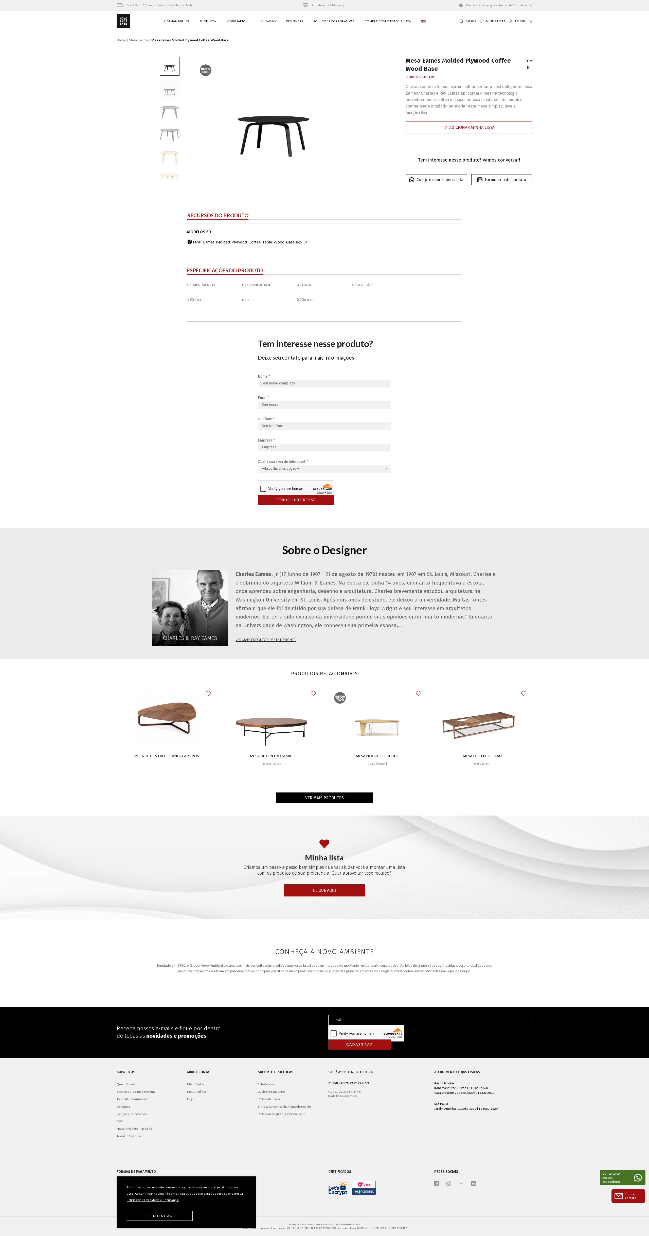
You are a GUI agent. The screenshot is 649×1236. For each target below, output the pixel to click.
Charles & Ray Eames (421, 77)
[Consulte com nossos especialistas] (622, 1177)
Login (190, 1099)
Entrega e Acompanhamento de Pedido (284, 1106)
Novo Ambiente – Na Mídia (135, 1129)
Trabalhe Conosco (129, 1136)
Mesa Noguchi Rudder (377, 756)
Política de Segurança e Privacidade (281, 1114)
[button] (469, 127)
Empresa (266, 440)
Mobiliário (236, 21)
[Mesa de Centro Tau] (482, 718)
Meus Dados (195, 1084)
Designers (294, 21)
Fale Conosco (267, 1084)
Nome (264, 376)
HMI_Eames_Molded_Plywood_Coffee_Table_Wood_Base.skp (247, 241)
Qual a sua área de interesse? (283, 462)
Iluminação (266, 21)
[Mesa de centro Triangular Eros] (167, 718)
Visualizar (166, 774)
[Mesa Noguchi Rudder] (377, 718)
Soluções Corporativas (333, 21)
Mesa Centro (138, 40)
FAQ (120, 1121)
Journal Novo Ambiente (133, 1099)
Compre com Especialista (440, 179)
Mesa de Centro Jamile (272, 756)
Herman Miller (176, 21)
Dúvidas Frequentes (271, 1091)
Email (263, 398)
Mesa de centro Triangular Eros (166, 756)
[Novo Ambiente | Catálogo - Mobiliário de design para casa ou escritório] (123, 21)
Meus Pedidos (197, 1091)
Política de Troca (269, 1099)
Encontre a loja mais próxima (136, 1091)
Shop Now (208, 21)
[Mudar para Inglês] (423, 21)
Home (121, 40)
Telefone (266, 419)
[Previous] (201, 118)
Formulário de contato (505, 179)
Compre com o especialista (388, 21)
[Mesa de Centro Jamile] (272, 718)
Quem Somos (126, 1084)
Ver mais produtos (324, 798)
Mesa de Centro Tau (482, 756)
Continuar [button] (160, 1216)
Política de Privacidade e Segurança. (153, 1200)
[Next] (345, 118)
